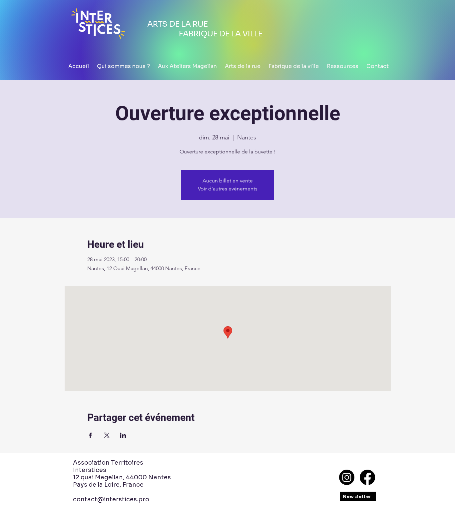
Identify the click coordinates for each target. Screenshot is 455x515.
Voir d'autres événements (227, 188)
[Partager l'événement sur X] (107, 435)
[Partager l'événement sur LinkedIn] (123, 435)
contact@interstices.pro (111, 499)
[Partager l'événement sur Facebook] (90, 435)
